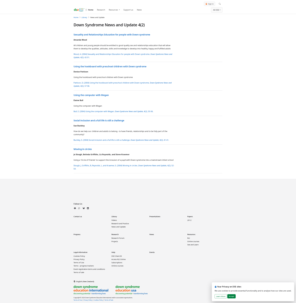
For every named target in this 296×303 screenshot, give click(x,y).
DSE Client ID (116, 256)
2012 (189, 220)
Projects (114, 241)
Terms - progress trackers (84, 266)
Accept (231, 296)
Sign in (211, 4)
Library (84, 17)
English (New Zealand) (85, 281)
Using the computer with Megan (91, 95)
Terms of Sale (108, 300)
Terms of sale (79, 272)
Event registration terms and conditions (89, 269)
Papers (190, 216)
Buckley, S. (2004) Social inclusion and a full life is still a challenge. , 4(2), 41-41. (121, 140)
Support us (128, 10)
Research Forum (117, 238)
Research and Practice (120, 223)
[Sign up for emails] (75, 208)
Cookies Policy (79, 256)
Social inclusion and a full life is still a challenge (99, 120)
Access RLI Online (118, 259)
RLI (188, 238)
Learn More (220, 296)
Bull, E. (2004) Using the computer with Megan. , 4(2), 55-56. (113, 111)
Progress (77, 234)
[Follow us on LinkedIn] (88, 208)
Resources (113, 10)
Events (151, 252)
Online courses (193, 241)
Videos (114, 220)
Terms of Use (79, 262)
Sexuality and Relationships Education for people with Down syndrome (112, 34)
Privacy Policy (79, 259)
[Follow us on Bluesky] (84, 208)
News (139, 10)
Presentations (154, 216)
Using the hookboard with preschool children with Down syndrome (110, 66)
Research (101, 10)
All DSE (216, 10)
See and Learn (193, 244)
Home (90, 10)
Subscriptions (116, 262)
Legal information (80, 252)
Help (113, 252)
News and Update (118, 227)
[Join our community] (79, 208)
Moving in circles (83, 149)
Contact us (78, 216)
